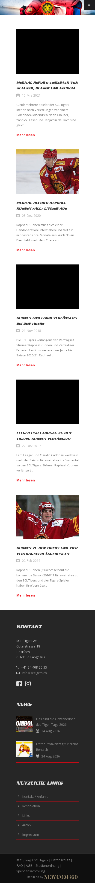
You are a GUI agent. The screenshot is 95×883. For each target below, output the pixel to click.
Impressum (30, 834)
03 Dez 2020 (31, 215)
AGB (29, 865)
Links (26, 815)
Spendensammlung (30, 871)
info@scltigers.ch (34, 673)
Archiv (26, 825)
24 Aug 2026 (50, 731)
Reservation (31, 806)
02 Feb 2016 (31, 560)
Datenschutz (60, 860)
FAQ (19, 865)
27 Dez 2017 (31, 445)
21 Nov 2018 (31, 330)
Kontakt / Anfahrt (35, 796)
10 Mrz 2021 (31, 95)
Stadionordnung (47, 865)
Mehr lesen (25, 135)
